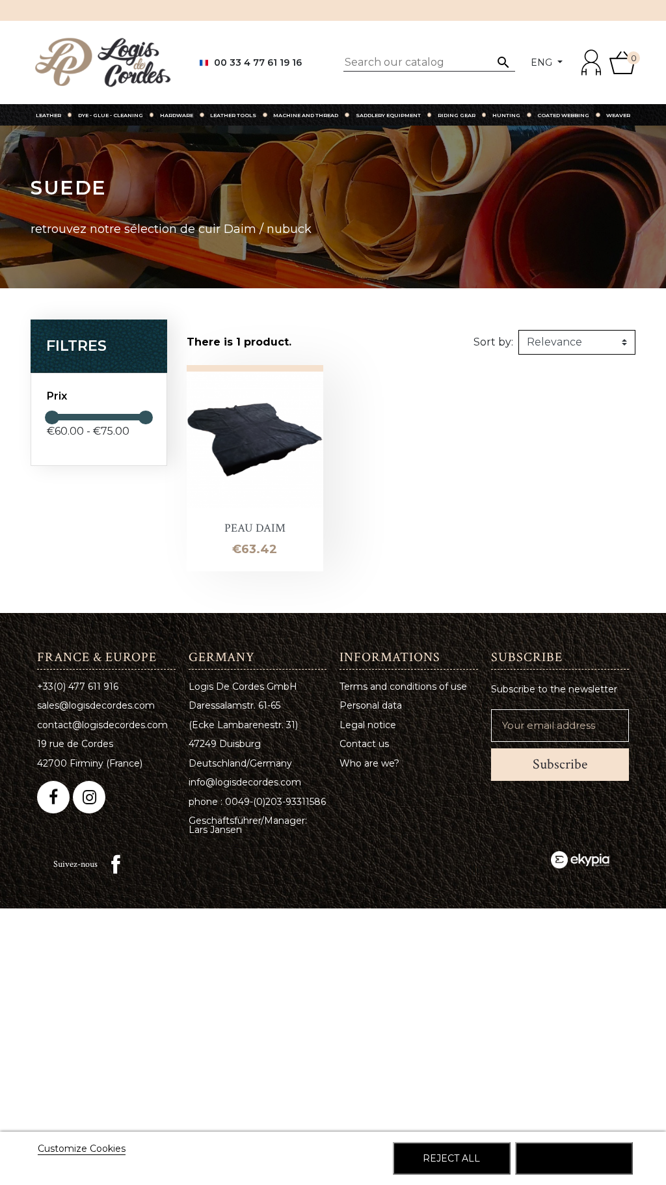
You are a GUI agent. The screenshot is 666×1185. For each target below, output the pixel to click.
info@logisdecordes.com (245, 782)
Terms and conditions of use (403, 686)
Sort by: (493, 342)
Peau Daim (255, 528)
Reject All (451, 1158)
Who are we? (369, 763)
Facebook (116, 864)
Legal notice (368, 725)
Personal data (371, 705)
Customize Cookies (82, 1148)
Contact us (364, 744)
